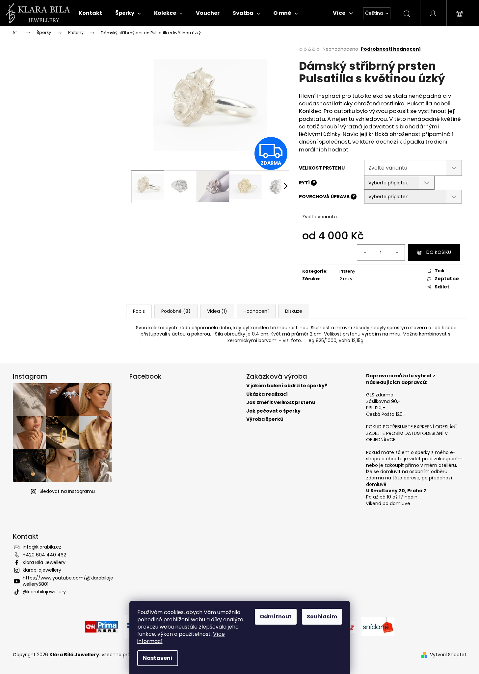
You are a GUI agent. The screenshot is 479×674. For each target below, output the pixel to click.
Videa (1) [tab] (217, 311)
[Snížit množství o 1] (365, 252)
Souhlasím (322, 616)
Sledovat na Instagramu (67, 491)
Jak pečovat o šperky (273, 411)
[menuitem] (90, 13)
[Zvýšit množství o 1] (397, 252)
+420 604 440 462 (44, 555)
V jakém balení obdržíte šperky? (286, 385)
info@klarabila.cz (42, 547)
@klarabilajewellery (44, 591)
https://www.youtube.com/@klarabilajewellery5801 (68, 581)
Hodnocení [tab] (256, 311)
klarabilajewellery (42, 570)
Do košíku (438, 252)
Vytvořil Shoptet (448, 655)
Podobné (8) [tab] (176, 311)
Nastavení (158, 658)
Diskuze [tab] (293, 311)
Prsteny (347, 271)
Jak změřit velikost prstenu (280, 402)
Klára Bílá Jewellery (44, 562)
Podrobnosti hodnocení (391, 49)
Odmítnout (276, 616)
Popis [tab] (139, 311)
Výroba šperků (264, 419)
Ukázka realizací (267, 394)
